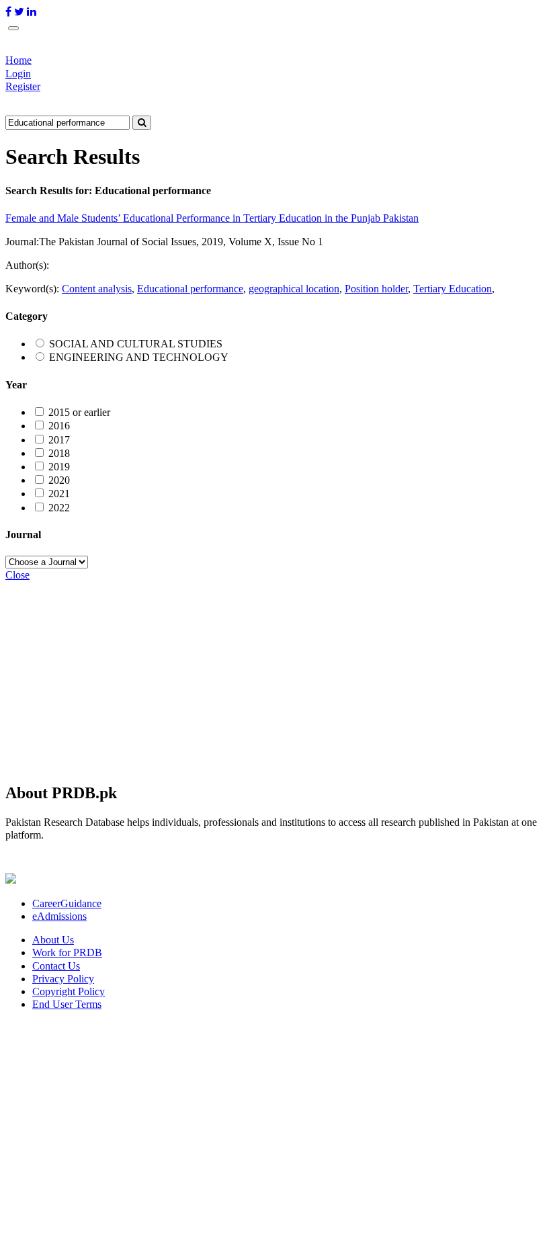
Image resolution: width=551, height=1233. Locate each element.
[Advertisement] (275, 676)
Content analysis (97, 288)
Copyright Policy (68, 991)
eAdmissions (59, 916)
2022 (59, 507)
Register (22, 86)
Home (18, 60)
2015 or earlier (79, 412)
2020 (59, 480)
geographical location (294, 288)
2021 (59, 493)
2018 (59, 453)
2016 (59, 425)
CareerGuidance (66, 903)
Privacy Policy (63, 978)
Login (18, 73)
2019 (59, 466)
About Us (53, 939)
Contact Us (56, 966)
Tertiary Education (452, 288)
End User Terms (66, 1004)
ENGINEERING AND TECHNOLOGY (138, 357)
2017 (59, 439)
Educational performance (190, 288)
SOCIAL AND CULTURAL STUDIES (135, 343)
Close (17, 575)
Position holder (376, 288)
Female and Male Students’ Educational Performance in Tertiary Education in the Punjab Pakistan (212, 218)
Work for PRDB (67, 952)
